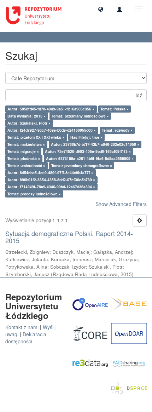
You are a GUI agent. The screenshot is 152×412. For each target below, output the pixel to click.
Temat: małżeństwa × (26, 144)
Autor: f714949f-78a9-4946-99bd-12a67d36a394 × (51, 186)
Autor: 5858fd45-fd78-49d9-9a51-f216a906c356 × (50, 108)
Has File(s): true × (86, 137)
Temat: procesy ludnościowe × (34, 193)
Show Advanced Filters (121, 203)
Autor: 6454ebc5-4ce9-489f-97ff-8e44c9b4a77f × (50, 172)
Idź (138, 95)
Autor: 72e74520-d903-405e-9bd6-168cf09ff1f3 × (88, 151)
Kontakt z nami (22, 327)
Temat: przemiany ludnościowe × (80, 116)
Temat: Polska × (114, 108)
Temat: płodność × (23, 158)
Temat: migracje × (23, 151)
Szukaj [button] (18, 37)
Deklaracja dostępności (25, 338)
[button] (100, 9)
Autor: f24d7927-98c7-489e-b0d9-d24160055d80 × (51, 130)
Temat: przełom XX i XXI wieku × (35, 137)
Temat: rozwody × (117, 130)
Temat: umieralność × (26, 165)
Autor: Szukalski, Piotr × (29, 123)
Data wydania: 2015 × (26, 116)
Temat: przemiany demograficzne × (81, 165)
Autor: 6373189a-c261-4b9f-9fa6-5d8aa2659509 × (90, 158)
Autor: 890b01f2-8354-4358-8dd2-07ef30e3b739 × (51, 179)
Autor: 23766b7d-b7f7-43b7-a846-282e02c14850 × (95, 144)
